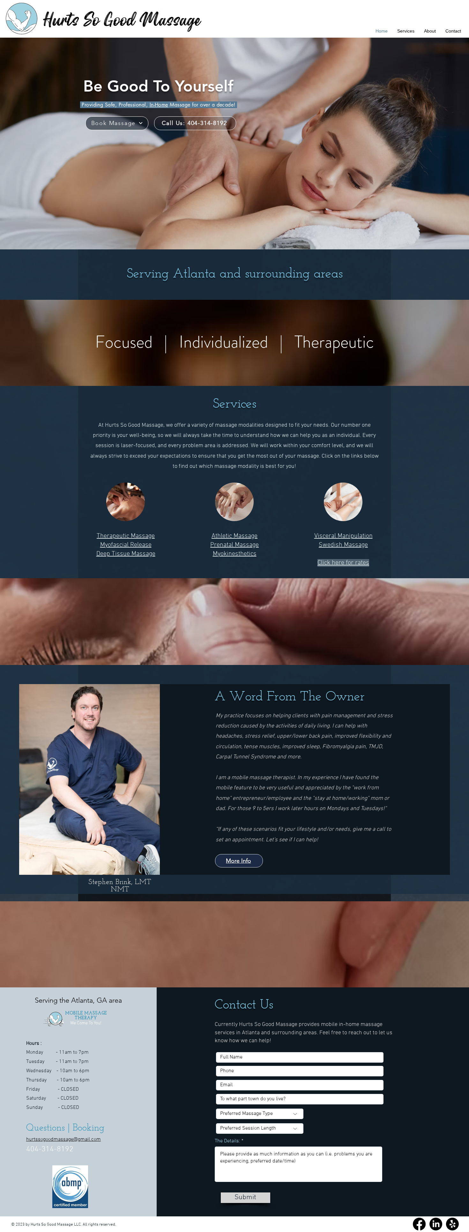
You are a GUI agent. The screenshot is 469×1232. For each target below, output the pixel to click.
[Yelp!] (452, 1224)
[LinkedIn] (435, 1224)
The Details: (227, 1141)
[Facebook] (419, 1224)
